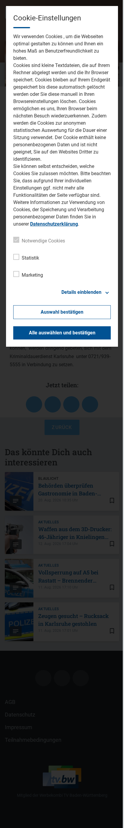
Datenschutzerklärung (54, 224)
